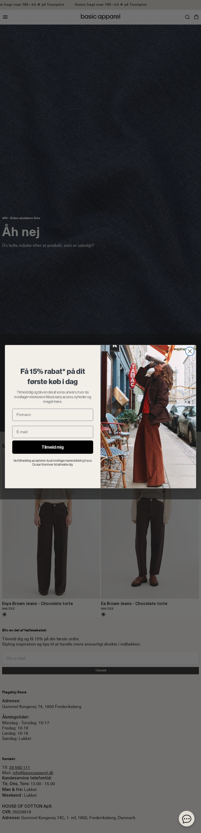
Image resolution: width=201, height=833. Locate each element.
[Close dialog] (190, 351)
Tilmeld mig (53, 447)
